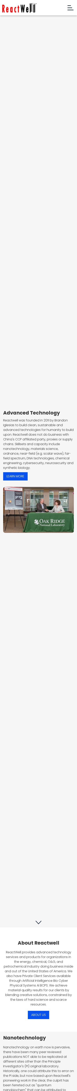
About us (38, 1015)
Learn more (15, 476)
